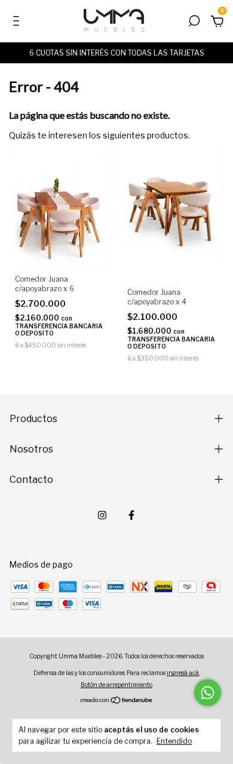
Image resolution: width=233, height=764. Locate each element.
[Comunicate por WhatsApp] (207, 692)
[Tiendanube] (116, 701)
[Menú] (18, 22)
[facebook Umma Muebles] (131, 515)
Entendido (174, 741)
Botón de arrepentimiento (116, 684)
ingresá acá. (183, 672)
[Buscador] (194, 22)
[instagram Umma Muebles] (102, 515)
